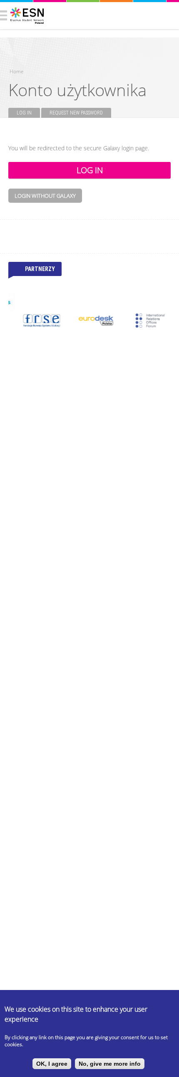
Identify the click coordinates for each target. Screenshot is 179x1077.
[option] (35, 321)
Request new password (76, 113)
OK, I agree (51, 1063)
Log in (28, 113)
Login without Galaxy (45, 195)
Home (17, 71)
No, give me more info (110, 1063)
